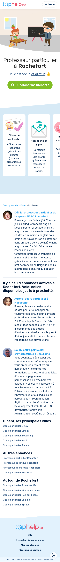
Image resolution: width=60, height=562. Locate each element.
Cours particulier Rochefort (18, 472)
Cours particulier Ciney (15, 425)
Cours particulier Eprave (16, 504)
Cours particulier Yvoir (15, 440)
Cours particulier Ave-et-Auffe (19, 485)
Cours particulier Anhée (16, 445)
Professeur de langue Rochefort (20, 462)
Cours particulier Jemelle (17, 499)
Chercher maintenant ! (33, 85)
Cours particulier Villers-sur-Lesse (21, 490)
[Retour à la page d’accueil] (14, 4)
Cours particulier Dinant (16, 430)
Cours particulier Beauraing (18, 435)
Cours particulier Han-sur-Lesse (20, 494)
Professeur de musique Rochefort (21, 467)
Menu (51, 4)
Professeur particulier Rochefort (20, 458)
